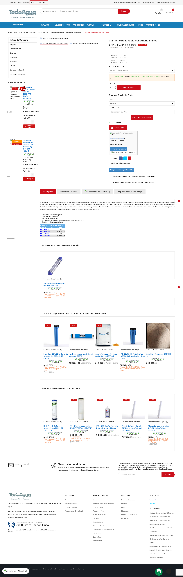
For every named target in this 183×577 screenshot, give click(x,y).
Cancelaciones (98, 522)
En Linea (13, 53)
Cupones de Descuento (129, 515)
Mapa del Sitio (98, 541)
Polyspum (13, 61)
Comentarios (103, 192)
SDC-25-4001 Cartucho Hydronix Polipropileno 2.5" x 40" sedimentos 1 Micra (28, 94)
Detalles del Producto (68, 192)
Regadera (13, 57)
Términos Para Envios (100, 526)
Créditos (124, 507)
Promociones (69, 500)
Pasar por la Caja (148, 2)
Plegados (13, 44)
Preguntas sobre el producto (129, 192)
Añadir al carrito (128, 87)
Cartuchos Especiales (17, 74)
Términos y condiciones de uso (103, 504)
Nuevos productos (71, 504)
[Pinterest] (129, 158)
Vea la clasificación (116, 144)
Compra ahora (118, 127)
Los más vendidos (71, 507)
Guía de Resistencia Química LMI (160, 546)
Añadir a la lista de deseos (120, 163)
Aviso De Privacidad (99, 515)
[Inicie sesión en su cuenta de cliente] (177, 282)
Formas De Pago (98, 511)
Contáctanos (97, 537)
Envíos (95, 500)
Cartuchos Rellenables (17, 70)
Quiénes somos (98, 507)
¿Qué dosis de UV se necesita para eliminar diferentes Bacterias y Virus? (161, 539)
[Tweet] (125, 158)
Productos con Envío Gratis (74, 511)
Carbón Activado (15, 49)
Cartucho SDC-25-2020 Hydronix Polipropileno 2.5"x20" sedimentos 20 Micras (28, 216)
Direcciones (125, 511)
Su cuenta (125, 496)
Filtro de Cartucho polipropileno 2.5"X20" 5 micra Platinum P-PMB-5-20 (158, 428)
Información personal (128, 500)
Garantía (96, 518)
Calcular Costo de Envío (141, 117)
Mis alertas (125, 518)
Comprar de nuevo (38, 2)
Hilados (12, 66)
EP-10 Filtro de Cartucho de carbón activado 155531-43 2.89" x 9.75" (53, 428)
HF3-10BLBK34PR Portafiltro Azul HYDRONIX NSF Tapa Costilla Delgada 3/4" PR (132, 356)
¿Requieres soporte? (22, 464)
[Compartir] (121, 158)
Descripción (48, 192)
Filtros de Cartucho (19, 40)
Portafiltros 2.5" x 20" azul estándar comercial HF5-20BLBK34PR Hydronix (56, 356)
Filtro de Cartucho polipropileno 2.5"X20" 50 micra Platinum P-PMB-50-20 (132, 428)
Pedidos (124, 504)
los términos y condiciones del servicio (146, 469)
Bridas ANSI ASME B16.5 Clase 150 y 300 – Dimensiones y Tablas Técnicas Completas (162, 554)
